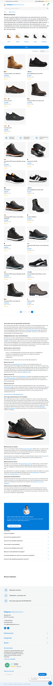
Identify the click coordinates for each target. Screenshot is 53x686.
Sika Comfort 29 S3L (32, 161)
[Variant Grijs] (27, 71)
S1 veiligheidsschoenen (10, 378)
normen (7, 339)
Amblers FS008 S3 (31, 217)
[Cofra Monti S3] (15, 116)
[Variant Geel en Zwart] (8, 98)
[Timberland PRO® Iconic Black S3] (15, 290)
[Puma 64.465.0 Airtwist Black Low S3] (38, 263)
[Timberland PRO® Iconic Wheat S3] (15, 62)
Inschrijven (42, 674)
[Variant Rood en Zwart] (29, 272)
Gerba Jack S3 (7, 245)
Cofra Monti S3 (7, 128)
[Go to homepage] (15, 4)
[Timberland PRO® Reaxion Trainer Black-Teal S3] (38, 234)
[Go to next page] (32, 312)
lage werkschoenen (35, 472)
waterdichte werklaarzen (32, 330)
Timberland (6, 483)
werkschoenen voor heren (26, 463)
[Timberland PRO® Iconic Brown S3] (38, 89)
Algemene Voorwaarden (18, 684)
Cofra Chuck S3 (8, 100)
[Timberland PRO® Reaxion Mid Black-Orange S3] (15, 150)
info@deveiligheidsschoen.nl (12, 624)
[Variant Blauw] (30, 71)
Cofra (29, 372)
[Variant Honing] (6, 71)
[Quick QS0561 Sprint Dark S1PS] (38, 62)
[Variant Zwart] (4, 71)
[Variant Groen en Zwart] (5, 98)
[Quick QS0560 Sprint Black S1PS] (38, 178)
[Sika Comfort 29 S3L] (38, 150)
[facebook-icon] (8, 628)
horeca (6, 457)
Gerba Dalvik (7, 189)
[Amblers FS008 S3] (38, 205)
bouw (15, 459)
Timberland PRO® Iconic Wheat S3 (12, 73)
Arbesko (24, 372)
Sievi (41, 481)
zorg (45, 456)
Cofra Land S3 (30, 301)
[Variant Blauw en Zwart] (5, 159)
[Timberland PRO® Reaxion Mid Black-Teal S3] (15, 263)
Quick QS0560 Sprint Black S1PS (35, 189)
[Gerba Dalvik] (15, 178)
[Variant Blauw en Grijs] (27, 272)
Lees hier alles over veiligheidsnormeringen (13, 394)
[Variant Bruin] (5, 71)
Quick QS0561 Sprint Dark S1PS (35, 73)
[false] (44, 4)
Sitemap (5, 684)
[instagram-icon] (5, 628)
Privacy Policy (10, 684)
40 (29, 311)
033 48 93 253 (8, 620)
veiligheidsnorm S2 (23, 376)
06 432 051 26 (8, 622)
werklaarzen (42, 406)
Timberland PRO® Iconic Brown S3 (35, 100)
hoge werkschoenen (14, 474)
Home (5, 12)
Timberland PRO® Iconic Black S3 (12, 301)
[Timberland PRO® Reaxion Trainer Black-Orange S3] (15, 205)
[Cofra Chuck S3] (15, 89)
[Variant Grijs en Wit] (7, 98)
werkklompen (13, 408)
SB (47, 376)
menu (5, 5)
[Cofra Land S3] (38, 290)
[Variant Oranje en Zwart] (4, 98)
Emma (21, 372)
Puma (38, 481)
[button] (26, 533)
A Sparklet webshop (26, 684)
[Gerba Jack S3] (15, 234)
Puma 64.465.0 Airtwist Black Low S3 (36, 274)
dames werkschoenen (27, 448)
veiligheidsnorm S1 (18, 364)
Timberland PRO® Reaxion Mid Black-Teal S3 (14, 274)
